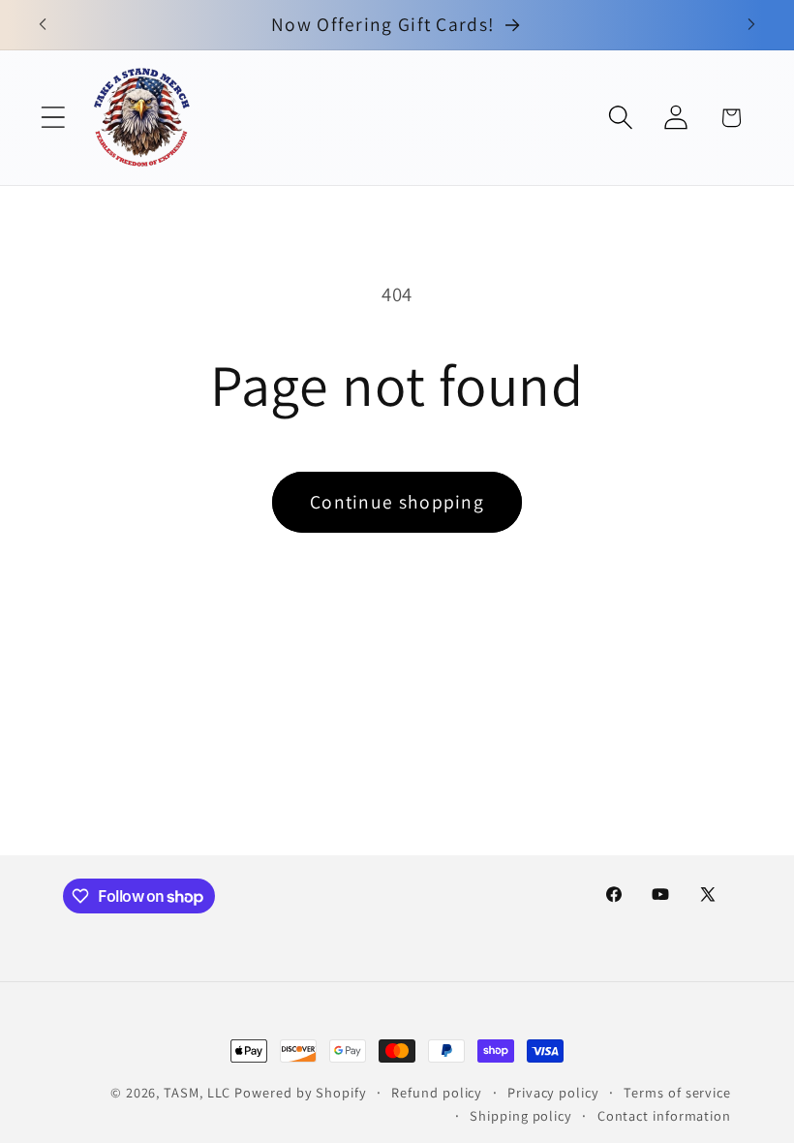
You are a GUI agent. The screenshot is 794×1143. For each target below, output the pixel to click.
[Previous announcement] (42, 24)
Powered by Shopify (300, 1092)
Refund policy (436, 1092)
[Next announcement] (751, 24)
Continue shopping (397, 501)
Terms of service (677, 1092)
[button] (52, 117)
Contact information (664, 1115)
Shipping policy (521, 1115)
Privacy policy (553, 1092)
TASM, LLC (197, 1092)
